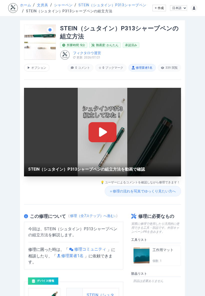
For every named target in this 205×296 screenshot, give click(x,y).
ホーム (25, 5)
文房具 (42, 5)
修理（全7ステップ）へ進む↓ (93, 216)
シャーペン (63, 5)
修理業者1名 (72, 255)
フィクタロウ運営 (87, 53)
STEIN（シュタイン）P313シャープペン (112, 5)
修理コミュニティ (90, 249)
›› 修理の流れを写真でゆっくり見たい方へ (143, 191)
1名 (144, 67)
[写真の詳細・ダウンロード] (50, 29)
